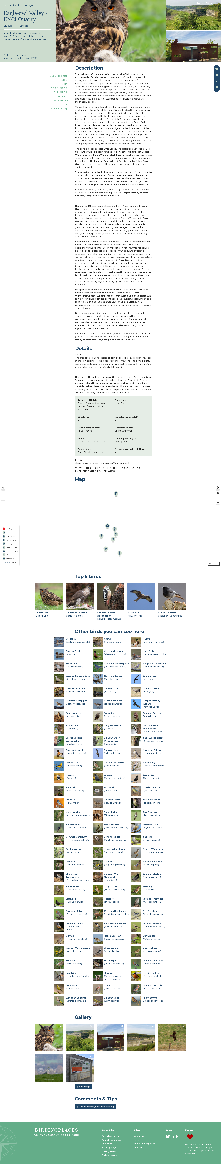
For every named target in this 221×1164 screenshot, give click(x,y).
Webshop (139, 1136)
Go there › (59, 108)
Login (200, 3)
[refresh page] (3, 498)
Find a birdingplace (111, 1136)
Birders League (109, 1155)
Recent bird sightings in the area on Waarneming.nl (102, 463)
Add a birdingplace (111, 1140)
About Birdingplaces (144, 1144)
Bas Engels (20, 55)
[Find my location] (3, 487)
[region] (110, 525)
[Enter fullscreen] (218, 493)
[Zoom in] (218, 498)
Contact (138, 1147)
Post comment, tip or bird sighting (96, 1107)
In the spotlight (109, 1147)
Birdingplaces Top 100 (113, 1151)
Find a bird (107, 1144)
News (137, 1140)
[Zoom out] (218, 502)
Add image (84, 1087)
